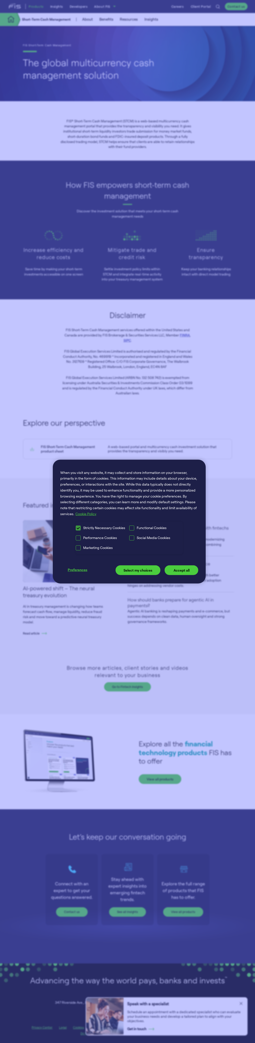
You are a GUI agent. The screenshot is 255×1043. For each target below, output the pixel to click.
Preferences (77, 570)
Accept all (182, 570)
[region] (129, 521)
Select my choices (138, 570)
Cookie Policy (85, 514)
